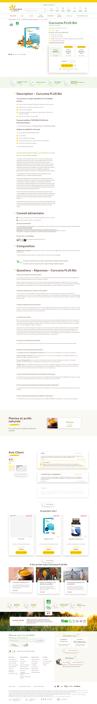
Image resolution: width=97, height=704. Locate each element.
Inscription (11, 670)
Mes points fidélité (12, 666)
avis (57, 30)
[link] (63, 9)
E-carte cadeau (34, 666)
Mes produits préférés (13, 661)
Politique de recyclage (24, 668)
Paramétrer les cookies (13, 673)
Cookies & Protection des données (25, 677)
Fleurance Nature (12, 19)
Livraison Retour (34, 661)
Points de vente (23, 661)
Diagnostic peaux (34, 670)
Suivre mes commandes (13, 665)
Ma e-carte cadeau (12, 663)
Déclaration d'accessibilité (39, 686)
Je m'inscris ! (40, 640)
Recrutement (22, 670)
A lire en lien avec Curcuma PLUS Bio (48, 564)
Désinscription (11, 671)
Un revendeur (45, 659)
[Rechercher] (45, 10)
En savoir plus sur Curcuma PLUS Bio (56, 42)
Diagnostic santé (34, 668)
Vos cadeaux (33, 665)
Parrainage (11, 668)
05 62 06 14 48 (63, 641)
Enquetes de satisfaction (25, 665)
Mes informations (12, 659)
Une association (46, 663)
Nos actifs (22, 663)
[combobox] (36, 10)
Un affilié (44, 665)
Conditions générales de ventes (24, 686)
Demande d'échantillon (35, 672)
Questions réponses (35, 659)
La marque (22, 659)
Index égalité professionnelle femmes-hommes (25, 673)
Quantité (64, 61)
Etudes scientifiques (24, 666)
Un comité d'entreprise (47, 661)
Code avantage (34, 663)
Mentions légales (12, 686)
